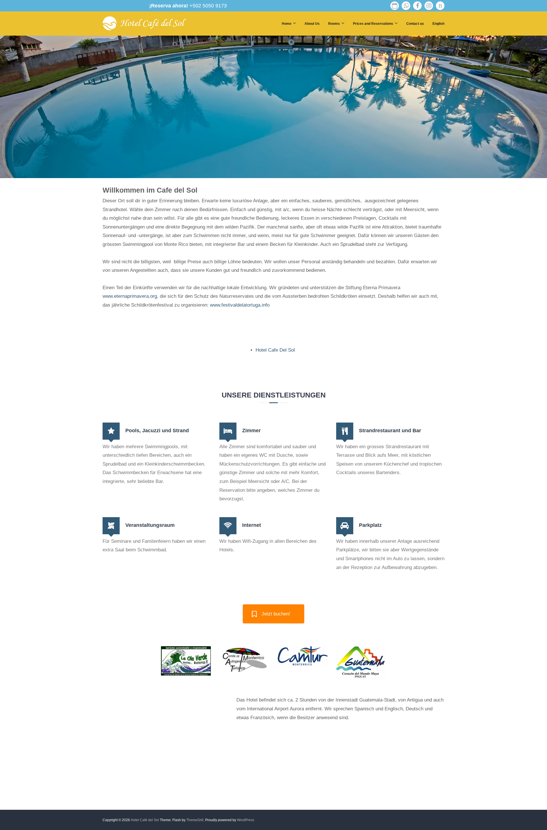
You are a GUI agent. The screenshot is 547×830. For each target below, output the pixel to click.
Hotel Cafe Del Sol (275, 350)
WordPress (245, 820)
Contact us (415, 24)
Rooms (334, 24)
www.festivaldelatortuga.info (240, 305)
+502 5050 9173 (188, 6)
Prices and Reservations (373, 24)
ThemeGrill (194, 820)
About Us (312, 24)
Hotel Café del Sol (151, 23)
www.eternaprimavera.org (130, 296)
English (438, 24)
